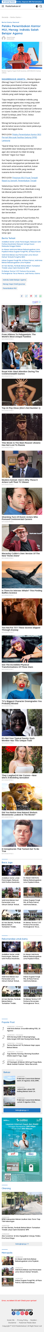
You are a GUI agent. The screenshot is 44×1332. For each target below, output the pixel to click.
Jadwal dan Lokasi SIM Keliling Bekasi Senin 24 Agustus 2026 (26, 1090)
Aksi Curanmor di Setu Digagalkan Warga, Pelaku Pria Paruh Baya (21, 1237)
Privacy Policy (22, 1320)
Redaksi (33, 1320)
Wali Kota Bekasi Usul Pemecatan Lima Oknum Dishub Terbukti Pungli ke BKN (20, 256)
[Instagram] (22, 1313)
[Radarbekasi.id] (22, 1310)
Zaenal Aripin (11, 37)
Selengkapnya (21, 1110)
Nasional (16, 22)
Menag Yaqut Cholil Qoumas (14, 284)
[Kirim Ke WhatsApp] (40, 296)
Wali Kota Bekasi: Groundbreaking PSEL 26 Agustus (23, 1029)
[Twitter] (18, 1313)
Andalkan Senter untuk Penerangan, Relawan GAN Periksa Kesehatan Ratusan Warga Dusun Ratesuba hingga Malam (21, 244)
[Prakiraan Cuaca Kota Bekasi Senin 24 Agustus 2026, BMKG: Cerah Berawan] (9, 1080)
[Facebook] (13, 1313)
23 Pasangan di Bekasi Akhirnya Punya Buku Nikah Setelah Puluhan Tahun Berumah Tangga (24, 1063)
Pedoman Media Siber (27, 1323)
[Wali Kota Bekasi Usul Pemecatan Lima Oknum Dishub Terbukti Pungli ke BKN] (11, 892)
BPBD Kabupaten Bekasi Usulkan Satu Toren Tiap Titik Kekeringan (21, 1220)
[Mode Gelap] (37, 6)
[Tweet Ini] (26, 296)
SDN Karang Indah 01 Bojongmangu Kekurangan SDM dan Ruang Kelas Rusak (23, 1038)
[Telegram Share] (36, 296)
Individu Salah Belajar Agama (14, 280)
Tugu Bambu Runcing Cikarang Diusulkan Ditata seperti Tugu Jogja (23, 1055)
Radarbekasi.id (13, 6)
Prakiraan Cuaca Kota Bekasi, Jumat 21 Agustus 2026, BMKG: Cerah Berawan (28, 1101)
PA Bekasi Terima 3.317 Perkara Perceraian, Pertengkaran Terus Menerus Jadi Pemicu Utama (21, 272)
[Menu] (3, 6)
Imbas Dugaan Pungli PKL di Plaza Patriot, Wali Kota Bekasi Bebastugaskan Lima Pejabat (22, 261)
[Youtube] (27, 1313)
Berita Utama (7, 22)
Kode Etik (11, 1320)
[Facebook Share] (21, 296)
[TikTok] (31, 1313)
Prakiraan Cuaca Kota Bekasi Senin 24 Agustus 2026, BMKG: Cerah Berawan (28, 1079)
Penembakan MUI (9, 288)
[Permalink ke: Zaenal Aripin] (4, 38)
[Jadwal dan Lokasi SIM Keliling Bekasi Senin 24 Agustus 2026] (9, 1091)
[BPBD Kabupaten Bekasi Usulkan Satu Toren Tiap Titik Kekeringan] (22, 1203)
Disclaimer (12, 1323)
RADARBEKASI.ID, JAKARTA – (14, 79)
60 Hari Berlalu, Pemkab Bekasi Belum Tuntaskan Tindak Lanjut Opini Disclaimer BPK (21, 267)
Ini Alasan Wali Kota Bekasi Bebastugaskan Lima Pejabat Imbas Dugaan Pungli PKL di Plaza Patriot (21, 250)
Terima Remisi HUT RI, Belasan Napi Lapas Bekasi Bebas (23, 1046)
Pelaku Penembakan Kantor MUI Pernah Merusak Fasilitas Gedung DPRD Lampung (21, 137)
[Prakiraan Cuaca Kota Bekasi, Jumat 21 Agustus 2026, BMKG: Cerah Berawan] (9, 1101)
